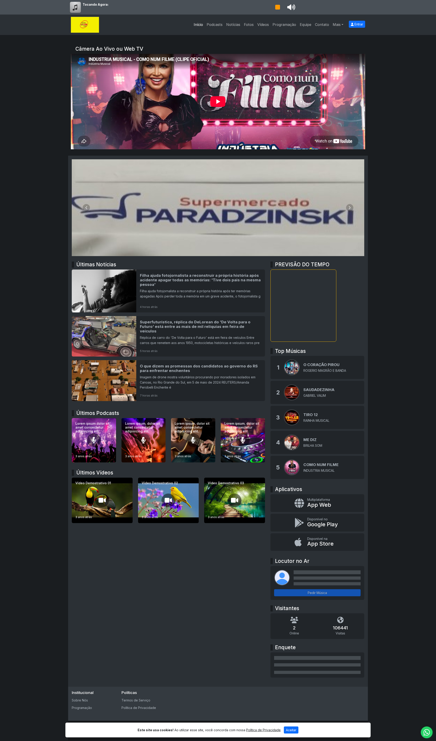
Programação (284, 24)
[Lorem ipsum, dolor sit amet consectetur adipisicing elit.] (143, 440)
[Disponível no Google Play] (317, 522)
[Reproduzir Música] (292, 367)
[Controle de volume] (290, 7)
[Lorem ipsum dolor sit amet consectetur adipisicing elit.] (94, 440)
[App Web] (317, 503)
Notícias (233, 24)
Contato (322, 24)
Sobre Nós (80, 700)
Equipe (305, 24)
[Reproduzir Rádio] (277, 7)
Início (198, 24)
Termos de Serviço (135, 700)
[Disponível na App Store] (317, 542)
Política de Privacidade (138, 708)
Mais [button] (337, 24)
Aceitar (291, 730)
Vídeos (263, 24)
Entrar (358, 24)
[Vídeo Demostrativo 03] (234, 500)
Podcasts (215, 24)
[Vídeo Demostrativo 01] (102, 500)
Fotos (249, 24)
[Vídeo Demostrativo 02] (168, 500)
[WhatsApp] (427, 732)
